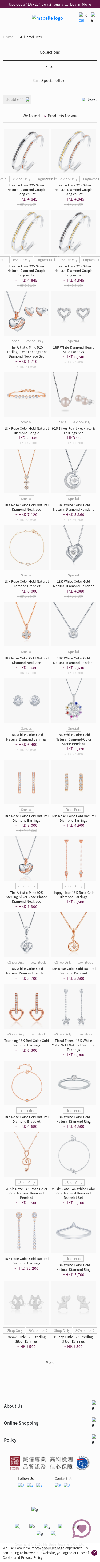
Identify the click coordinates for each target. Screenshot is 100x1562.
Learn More (80, 4)
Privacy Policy (31, 1557)
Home (8, 37)
